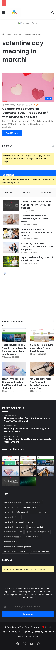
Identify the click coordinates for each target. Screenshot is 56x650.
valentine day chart (11, 507)
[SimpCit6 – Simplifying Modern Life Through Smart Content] (42, 335)
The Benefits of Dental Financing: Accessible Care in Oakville (36, 232)
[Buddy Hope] (14, 12)
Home (7, 34)
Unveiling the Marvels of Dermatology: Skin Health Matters (34, 218)
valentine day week (33, 537)
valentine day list (36, 527)
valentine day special (12, 537)
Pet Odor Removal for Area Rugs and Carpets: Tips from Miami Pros (41, 383)
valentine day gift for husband (16, 512)
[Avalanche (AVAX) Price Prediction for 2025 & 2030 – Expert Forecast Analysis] (28, 481)
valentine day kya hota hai (14, 527)
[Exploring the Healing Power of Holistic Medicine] (11, 261)
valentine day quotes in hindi (37, 532)
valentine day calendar (13, 502)
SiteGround (49, 632)
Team (35, 636)
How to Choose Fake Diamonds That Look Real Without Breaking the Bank (14, 383)
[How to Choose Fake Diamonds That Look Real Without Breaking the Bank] (14, 369)
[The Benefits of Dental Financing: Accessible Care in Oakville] (11, 233)
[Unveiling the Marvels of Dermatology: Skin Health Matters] (11, 219)
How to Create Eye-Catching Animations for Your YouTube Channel (36, 204)
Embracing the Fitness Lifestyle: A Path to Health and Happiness (37, 246)
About (28, 636)
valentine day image (12, 517)
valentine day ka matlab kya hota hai (18, 522)
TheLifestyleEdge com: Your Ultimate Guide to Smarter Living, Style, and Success (14, 349)
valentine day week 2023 (14, 542)
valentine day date (30, 507)
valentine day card (33, 502)
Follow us (7, 559)
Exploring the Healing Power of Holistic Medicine (37, 259)
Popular (9, 192)
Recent (26, 192)
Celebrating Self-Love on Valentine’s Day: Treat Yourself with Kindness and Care (25, 113)
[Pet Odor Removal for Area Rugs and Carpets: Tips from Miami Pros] (42, 369)
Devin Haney (9, 105)
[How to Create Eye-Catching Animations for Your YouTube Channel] (11, 205)
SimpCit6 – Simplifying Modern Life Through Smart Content (41, 347)
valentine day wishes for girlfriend (17, 547)
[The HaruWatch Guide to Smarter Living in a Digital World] (10, 460)
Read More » (12, 133)
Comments (45, 192)
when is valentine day (40, 551)
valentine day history (40, 512)
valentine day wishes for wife (15, 551)
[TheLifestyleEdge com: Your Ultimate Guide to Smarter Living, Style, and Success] (14, 335)
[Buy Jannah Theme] (28, 23)
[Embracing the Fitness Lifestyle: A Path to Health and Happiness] (11, 247)
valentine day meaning (13, 532)
